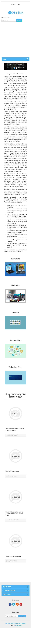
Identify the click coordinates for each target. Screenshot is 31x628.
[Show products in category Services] (15, 323)
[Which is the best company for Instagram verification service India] (15, 496)
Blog (7, 394)
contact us (19, 251)
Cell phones (8, 93)
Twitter (13, 604)
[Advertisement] (15, 41)
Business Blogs (15, 340)
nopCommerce (18, 625)
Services (15, 312)
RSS (17, 604)
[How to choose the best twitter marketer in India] (15, 413)
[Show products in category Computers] (15, 269)
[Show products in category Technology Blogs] (15, 377)
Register (13, 4)
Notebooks (15, 89)
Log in (18, 4)
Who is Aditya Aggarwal (12, 471)
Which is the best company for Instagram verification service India (14, 513)
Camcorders (7, 98)
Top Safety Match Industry (13, 556)
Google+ (20, 604)
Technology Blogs (15, 367)
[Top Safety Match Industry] (15, 540)
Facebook (15, 141)
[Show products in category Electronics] (15, 296)
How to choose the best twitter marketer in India (15, 429)
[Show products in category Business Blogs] (15, 351)
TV (19, 96)
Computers (23, 87)
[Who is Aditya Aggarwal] (15, 455)
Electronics (14, 102)
